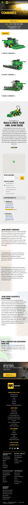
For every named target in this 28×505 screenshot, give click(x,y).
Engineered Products (10, 193)
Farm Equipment (21, 9)
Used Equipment (14, 396)
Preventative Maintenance (14, 417)
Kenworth (8, 191)
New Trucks (17, 473)
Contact (4, 502)
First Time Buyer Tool (14, 415)
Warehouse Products (7, 492)
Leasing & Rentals (18, 476)
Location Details (9, 205)
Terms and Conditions (12, 502)
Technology (5, 465)
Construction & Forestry (10, 187)
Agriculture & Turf (9, 185)
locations (11, 345)
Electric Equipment (14, 426)
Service (14, 400)
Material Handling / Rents (11, 189)
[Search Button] (24, 3)
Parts (14, 398)
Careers (14, 432)
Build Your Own (14, 413)
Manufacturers (14, 438)
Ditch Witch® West (10, 183)
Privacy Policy (21, 502)
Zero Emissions (17, 482)
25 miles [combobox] (17, 177)
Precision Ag (14, 412)
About (14, 431)
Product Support (18, 461)
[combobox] (9, 178)
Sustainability (14, 434)
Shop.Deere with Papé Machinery (14, 405)
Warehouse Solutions (8, 490)
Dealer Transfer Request (14, 422)
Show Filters (5, 33)
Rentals (14, 403)
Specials (14, 420)
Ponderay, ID (8, 201)
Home (2, 9)
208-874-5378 (10, 220)
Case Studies (14, 424)
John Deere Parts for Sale (14, 419)
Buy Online (14, 410)
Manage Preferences (14, 439)
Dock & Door (6, 495)
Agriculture (14, 9)
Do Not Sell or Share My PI (8, 503)
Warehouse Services (7, 493)
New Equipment (7, 9)
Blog (14, 436)
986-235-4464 (18, 24)
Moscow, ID (8, 213)
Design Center (6, 499)
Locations (14, 401)
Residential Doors (7, 497)
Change (18, 27)
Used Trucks (17, 475)
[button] (14, 21)
